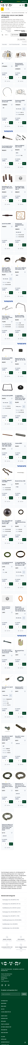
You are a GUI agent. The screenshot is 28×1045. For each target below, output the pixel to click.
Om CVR (2, 1009)
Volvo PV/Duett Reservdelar (14, 44)
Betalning (3, 1021)
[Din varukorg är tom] (26, 5)
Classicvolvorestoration (5, 12)
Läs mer (8, 81)
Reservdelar (4, 44)
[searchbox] (16, 8)
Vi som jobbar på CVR (6, 1011)
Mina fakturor (4, 1032)
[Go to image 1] (5, 184)
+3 (23, 617)
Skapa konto (24, 1)
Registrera (3, 1003)
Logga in (18, 1)
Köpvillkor (3, 1039)
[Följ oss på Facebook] (5, 985)
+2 (23, 572)
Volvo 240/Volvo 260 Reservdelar (18, 12)
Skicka (24, 994)
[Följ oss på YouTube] (9, 985)
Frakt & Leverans (5, 1024)
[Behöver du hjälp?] (25, 1042)
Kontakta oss (4, 1018)
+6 (23, 108)
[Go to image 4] (11, 266)
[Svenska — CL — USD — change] (2, 1)
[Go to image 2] (8, 184)
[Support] (20, 5)
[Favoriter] (23, 5)
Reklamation (4, 1029)
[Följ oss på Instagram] (2, 985)
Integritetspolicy (5, 1042)
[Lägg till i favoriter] (11, 66)
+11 (10, 278)
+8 (23, 406)
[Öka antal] (7, 77)
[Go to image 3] (8, 266)
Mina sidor (3, 1006)
